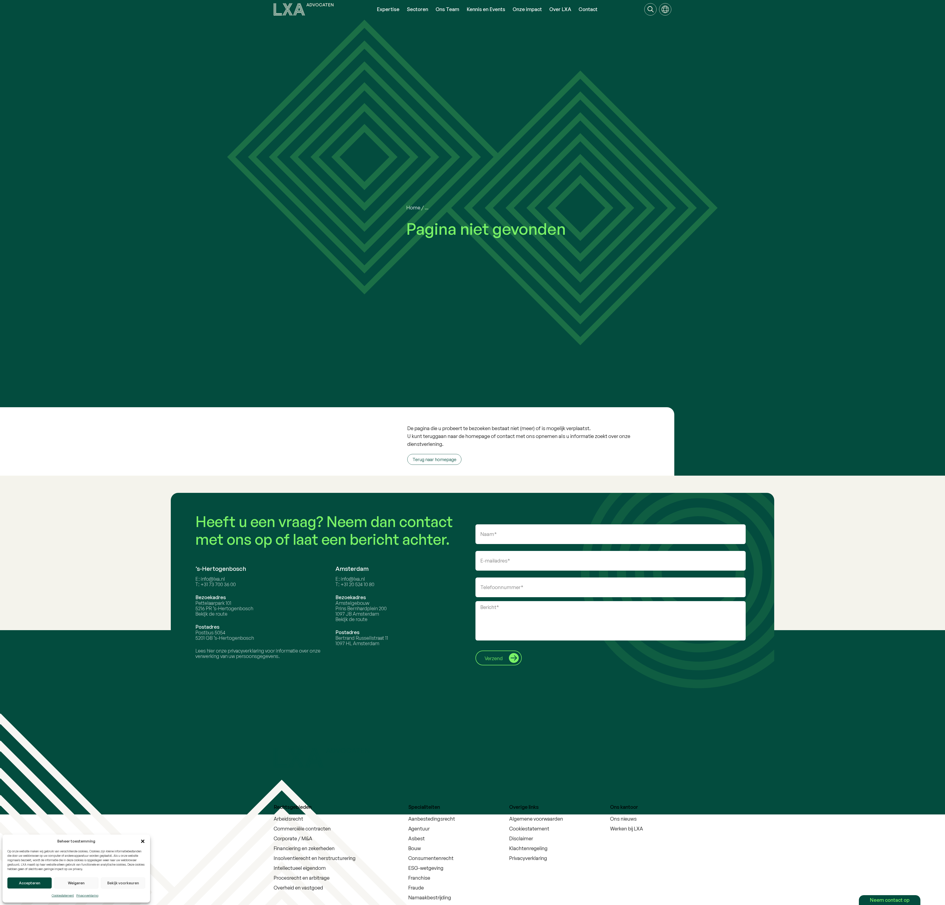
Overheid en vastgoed (298, 888)
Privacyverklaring (87, 895)
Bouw (414, 848)
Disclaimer (521, 838)
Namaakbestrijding (429, 897)
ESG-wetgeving (425, 868)
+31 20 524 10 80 (357, 584)
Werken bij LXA (626, 829)
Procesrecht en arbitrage (302, 878)
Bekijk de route (211, 614)
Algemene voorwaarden (536, 819)
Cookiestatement (63, 895)
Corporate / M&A (293, 838)
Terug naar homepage (434, 459)
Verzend (494, 658)
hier (211, 651)
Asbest (416, 838)
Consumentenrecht (431, 858)
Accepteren (29, 883)
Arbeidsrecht (288, 819)
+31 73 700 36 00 (218, 584)
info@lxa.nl (213, 579)
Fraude (416, 888)
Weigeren (76, 883)
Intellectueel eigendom (300, 868)
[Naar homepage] (323, 9)
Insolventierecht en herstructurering (315, 858)
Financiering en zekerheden (304, 848)
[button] (142, 841)
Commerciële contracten (302, 829)
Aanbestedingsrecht (431, 819)
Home (413, 207)
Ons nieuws (623, 819)
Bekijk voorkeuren (123, 883)
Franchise (419, 878)
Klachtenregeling (528, 848)
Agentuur (419, 829)
